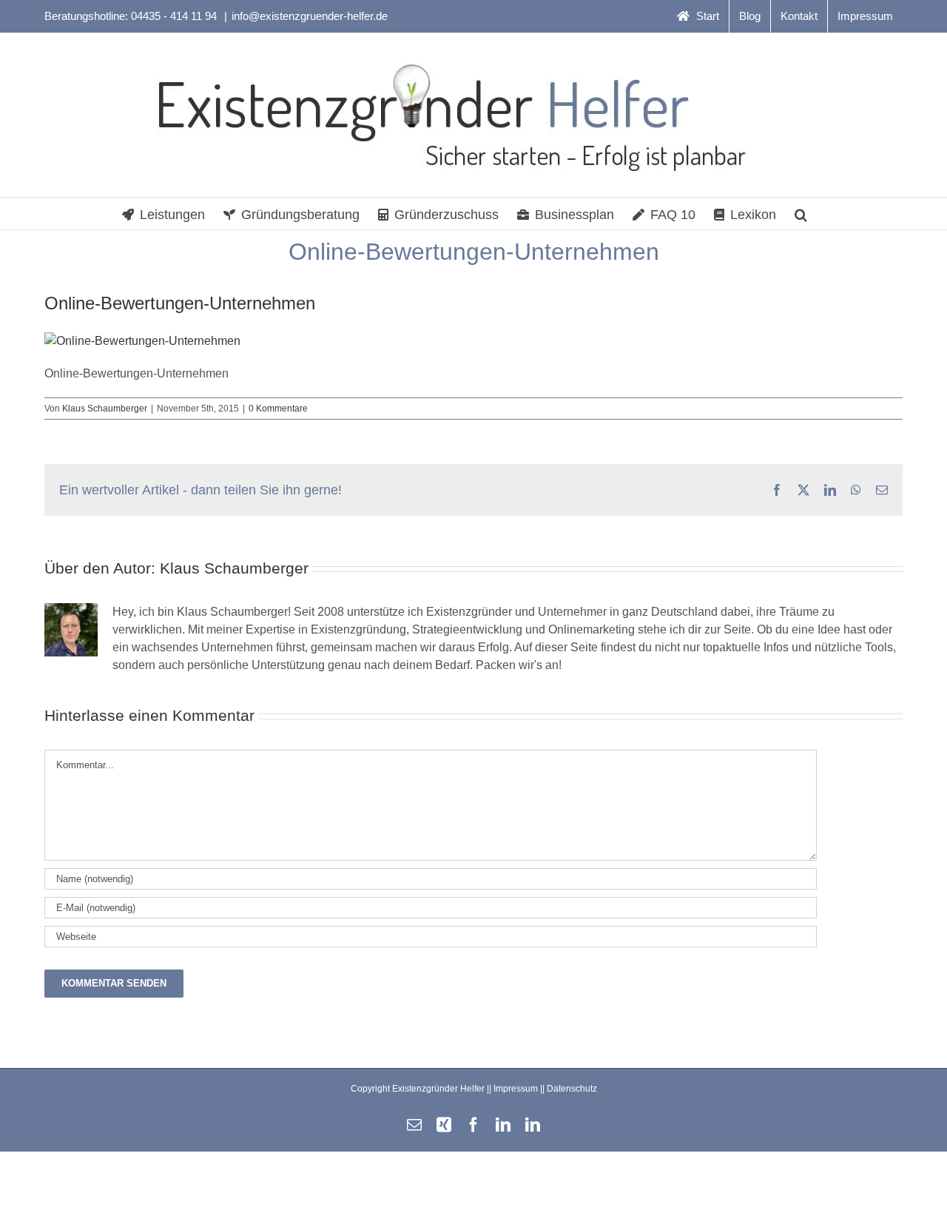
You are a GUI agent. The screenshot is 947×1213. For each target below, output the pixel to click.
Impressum (515, 1088)
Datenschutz (572, 1088)
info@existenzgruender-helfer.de (310, 16)
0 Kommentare (278, 408)
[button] (801, 213)
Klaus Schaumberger (104, 408)
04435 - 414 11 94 (175, 16)
